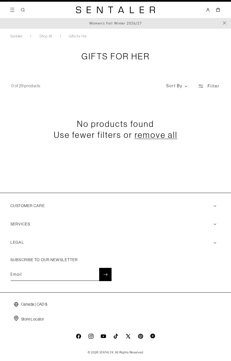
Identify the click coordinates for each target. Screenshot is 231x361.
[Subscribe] (105, 274)
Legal (17, 242)
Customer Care (27, 205)
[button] (12, 10)
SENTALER (106, 352)
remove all (156, 134)
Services (20, 224)
